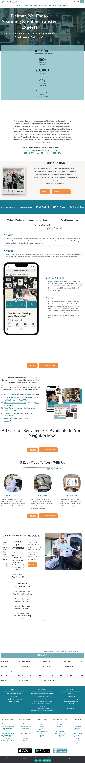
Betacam (42, 735)
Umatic (42, 733)
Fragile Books (25, 723)
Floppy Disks (24, 738)
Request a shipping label (71, 699)
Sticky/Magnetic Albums (24, 726)
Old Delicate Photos (7, 724)
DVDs (25, 740)
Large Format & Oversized (7, 723)
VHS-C (42, 728)
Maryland (77, 738)
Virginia (77, 742)
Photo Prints (7, 730)
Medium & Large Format (7, 740)
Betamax (42, 737)
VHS (42, 724)
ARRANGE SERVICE (61, 192)
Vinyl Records (60, 731)
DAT (60, 737)
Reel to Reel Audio (60, 733)
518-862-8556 (29, 153)
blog (71, 706)
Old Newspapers (7, 728)
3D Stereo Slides (7, 737)
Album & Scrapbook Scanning (15, 403)
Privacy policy (47, 760)
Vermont (77, 735)
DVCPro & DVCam (42, 731)
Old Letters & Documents (7, 726)
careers (71, 705)
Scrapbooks (25, 730)
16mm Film (60, 723)
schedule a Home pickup (71, 701)
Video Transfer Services (13, 408)
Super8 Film (60, 726)
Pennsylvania (77, 728)
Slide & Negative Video (14, 400)
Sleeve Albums (25, 724)
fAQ (68, 708)
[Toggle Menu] (82, 1)
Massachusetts (78, 723)
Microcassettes (60, 735)
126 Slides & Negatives (7, 735)
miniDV (42, 726)
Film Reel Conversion (12, 413)
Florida (78, 743)
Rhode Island (77, 737)
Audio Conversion (10, 418)
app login (71, 703)
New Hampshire (77, 733)
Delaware (77, 740)
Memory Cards (25, 736)
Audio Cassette (60, 730)
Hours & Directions (43, 153)
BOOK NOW (56, 153)
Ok (36, 760)
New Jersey (77, 726)
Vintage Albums (25, 728)
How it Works (71, 696)
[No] (83, 759)
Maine (77, 731)
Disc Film (7, 738)
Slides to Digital (10, 397)
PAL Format (42, 730)
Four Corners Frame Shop (22, 594)
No (40, 760)
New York (77, 724)
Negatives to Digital (24, 397)
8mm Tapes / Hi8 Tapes (42, 723)
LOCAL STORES (42, 495)
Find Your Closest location (71, 698)
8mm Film (60, 724)
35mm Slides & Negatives (7, 733)
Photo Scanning (10, 395)
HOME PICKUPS (13, 495)
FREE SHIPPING (72, 495)
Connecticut (77, 730)
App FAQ (72, 708)
